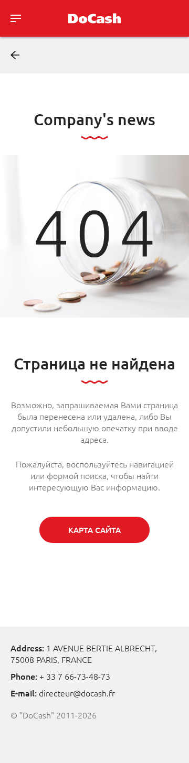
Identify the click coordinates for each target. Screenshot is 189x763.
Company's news (94, 119)
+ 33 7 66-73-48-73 (74, 676)
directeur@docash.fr (77, 693)
